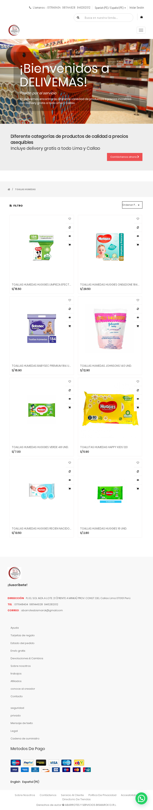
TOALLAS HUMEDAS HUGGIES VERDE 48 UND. (40, 447)
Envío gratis (18, 651)
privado (16, 715)
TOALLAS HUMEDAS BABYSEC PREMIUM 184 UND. (42, 365)
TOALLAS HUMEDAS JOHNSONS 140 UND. (106, 365)
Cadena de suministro (25, 738)
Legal (14, 731)
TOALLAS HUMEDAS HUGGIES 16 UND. (103, 528)
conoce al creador (23, 689)
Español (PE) (30, 782)
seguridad (17, 708)
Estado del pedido (22, 643)
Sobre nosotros (21, 666)
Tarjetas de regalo (23, 635)
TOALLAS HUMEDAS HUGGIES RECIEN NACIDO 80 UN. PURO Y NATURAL (42, 528)
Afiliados (16, 681)
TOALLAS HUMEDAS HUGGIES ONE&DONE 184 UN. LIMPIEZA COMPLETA (110, 284)
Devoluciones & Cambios (27, 658)
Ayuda (15, 628)
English (15, 782)
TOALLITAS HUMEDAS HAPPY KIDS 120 (104, 447)
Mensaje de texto (22, 723)
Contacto (17, 696)
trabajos (16, 673)
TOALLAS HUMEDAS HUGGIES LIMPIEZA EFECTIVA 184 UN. (42, 284)
